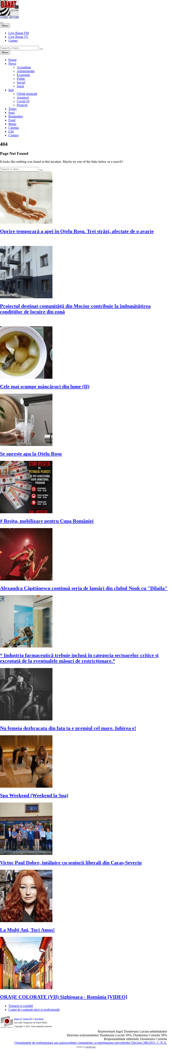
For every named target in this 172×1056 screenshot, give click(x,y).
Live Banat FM (18, 33)
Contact (13, 135)
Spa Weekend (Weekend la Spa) (34, 795)
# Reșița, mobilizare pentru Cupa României (47, 521)
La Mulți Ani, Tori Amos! (27, 930)
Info (11, 90)
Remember (15, 116)
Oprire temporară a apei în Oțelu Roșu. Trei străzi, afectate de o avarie (77, 231)
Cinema (13, 127)
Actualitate (24, 67)
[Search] (41, 49)
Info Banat (39, 1019)
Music (12, 124)
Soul (11, 112)
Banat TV (18, 1019)
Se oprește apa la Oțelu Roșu (31, 453)
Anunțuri (23, 97)
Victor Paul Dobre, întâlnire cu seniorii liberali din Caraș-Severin (71, 862)
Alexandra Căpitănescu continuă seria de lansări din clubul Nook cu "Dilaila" (83, 588)
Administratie (26, 71)
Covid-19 (23, 101)
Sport (20, 86)
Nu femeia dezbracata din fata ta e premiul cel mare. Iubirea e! (68, 728)
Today (12, 109)
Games (13, 40)
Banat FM (27, 1019)
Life (11, 131)
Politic (21, 78)
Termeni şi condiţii (20, 1006)
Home (12, 60)
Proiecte (22, 105)
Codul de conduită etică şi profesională (34, 1009)
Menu (5, 25)
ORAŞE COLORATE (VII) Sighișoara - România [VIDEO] (63, 997)
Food (11, 120)
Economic (23, 75)
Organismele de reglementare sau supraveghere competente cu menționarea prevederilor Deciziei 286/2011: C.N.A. (90, 1042)
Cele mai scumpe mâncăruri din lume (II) (44, 386)
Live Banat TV (18, 37)
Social (21, 82)
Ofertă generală (27, 94)
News (12, 63)
